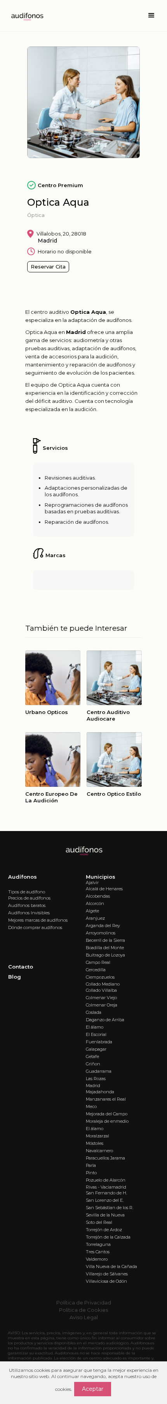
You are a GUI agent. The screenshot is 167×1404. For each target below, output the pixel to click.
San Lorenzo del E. (105, 1200)
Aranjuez (95, 918)
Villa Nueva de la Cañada (111, 1266)
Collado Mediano (103, 984)
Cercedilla (96, 969)
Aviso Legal (84, 1317)
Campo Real (98, 962)
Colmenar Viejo (101, 997)
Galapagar (96, 1049)
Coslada (93, 1012)
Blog (14, 977)
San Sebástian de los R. (109, 1207)
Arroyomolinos (100, 933)
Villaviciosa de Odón (106, 1281)
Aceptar (92, 1388)
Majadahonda (100, 1091)
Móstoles (94, 1143)
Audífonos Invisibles (29, 912)
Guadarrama (98, 1071)
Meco (91, 1106)
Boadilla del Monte (105, 947)
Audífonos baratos (26, 905)
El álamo (94, 1027)
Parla (91, 1165)
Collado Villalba (101, 990)
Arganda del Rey (103, 925)
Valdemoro (97, 1259)
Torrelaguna (98, 1244)
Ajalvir (92, 882)
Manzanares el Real (106, 1099)
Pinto (91, 1172)
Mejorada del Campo (106, 1114)
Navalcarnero (99, 1150)
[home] (25, 15)
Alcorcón (95, 903)
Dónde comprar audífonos (35, 927)
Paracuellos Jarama (105, 1158)
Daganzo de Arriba (105, 1019)
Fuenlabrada (99, 1041)
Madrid (93, 1085)
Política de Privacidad (83, 1302)
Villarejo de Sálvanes (107, 1274)
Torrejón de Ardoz (104, 1229)
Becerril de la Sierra (105, 940)
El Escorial (96, 1034)
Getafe (92, 1056)
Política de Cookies (83, 1310)
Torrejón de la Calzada (108, 1237)
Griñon (93, 1064)
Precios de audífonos (29, 898)
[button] (151, 15)
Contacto (20, 967)
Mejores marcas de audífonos (38, 920)
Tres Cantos (98, 1251)
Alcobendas (98, 896)
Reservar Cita (48, 266)
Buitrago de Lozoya (105, 955)
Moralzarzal (97, 1136)
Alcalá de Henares (104, 888)
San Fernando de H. (106, 1193)
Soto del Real (99, 1222)
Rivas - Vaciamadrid (106, 1187)
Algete (92, 911)
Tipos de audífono (26, 892)
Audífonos (22, 877)
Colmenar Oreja (101, 1005)
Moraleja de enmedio (107, 1121)
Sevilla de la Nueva (105, 1215)
